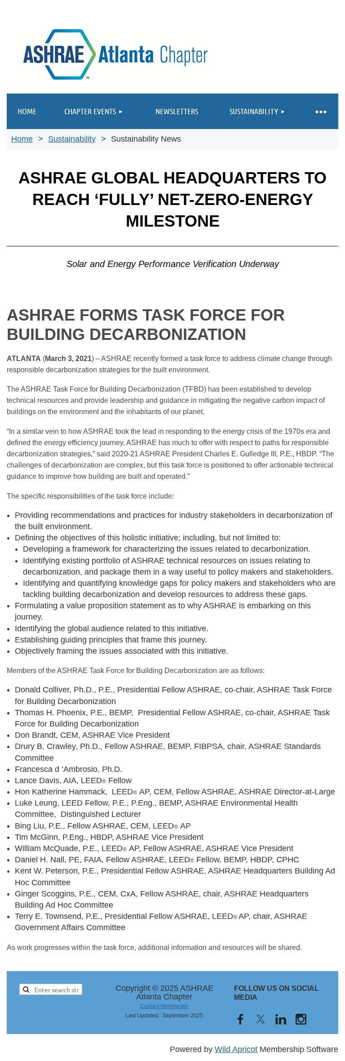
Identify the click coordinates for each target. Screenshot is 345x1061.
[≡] (320, 111)
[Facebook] (240, 1019)
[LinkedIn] (280, 1019)
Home (22, 138)
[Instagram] (301, 1019)
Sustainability (72, 138)
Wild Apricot (236, 1049)
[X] (260, 1019)
